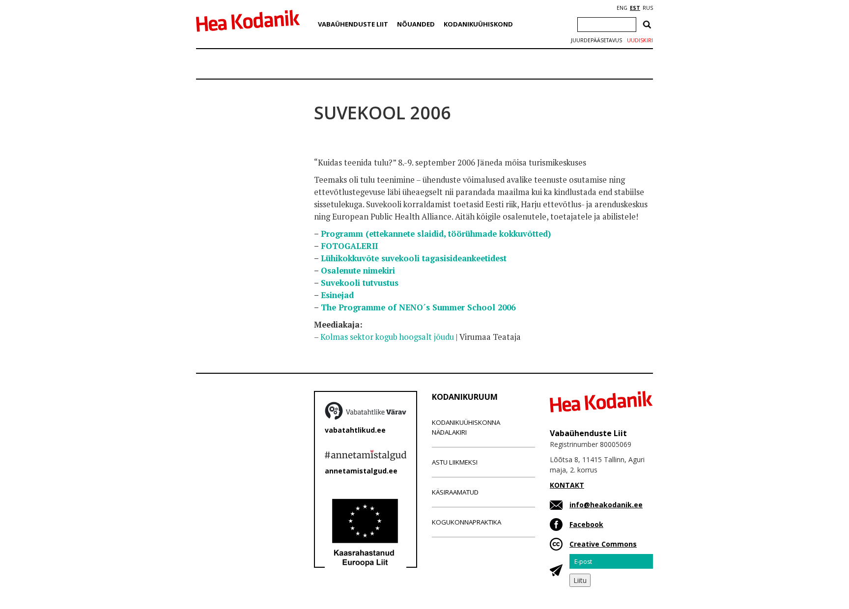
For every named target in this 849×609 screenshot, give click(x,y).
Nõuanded (416, 24)
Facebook (586, 524)
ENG (622, 7)
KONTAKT (567, 485)
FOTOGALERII (349, 246)
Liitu (580, 580)
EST (635, 7)
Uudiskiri (640, 40)
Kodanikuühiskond (478, 24)
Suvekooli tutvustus (359, 282)
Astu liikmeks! (455, 462)
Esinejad (337, 295)
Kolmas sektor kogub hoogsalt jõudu (387, 337)
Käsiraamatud (455, 492)
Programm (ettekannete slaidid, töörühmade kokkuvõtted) (436, 233)
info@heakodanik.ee (606, 504)
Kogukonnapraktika (466, 522)
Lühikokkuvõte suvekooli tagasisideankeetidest (414, 258)
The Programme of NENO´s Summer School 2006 (418, 307)
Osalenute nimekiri (358, 270)
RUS (648, 7)
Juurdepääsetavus (596, 40)
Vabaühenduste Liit (353, 24)
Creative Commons (603, 544)
